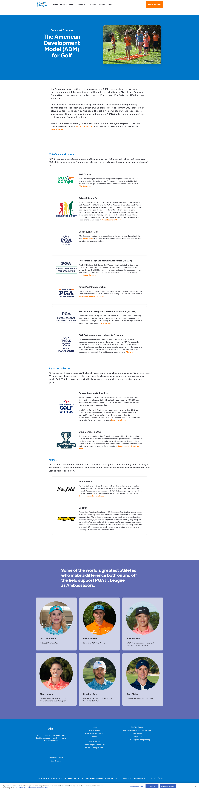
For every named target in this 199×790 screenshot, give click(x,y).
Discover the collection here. (91, 496)
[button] (63, 4)
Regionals (137, 736)
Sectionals (137, 733)
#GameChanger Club (94, 748)
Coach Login (56, 761)
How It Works (94, 730)
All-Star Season (137, 727)
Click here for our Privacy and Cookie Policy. (32, 788)
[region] (99, 786)
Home (55, 4)
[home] (42, 4)
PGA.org (129, 352)
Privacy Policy (56, 778)
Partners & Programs (94, 733)
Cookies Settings (136, 786)
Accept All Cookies (168, 786)
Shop (109, 4)
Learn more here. (118, 420)
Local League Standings (94, 744)
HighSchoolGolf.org (87, 275)
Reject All (152, 786)
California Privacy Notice (73, 778)
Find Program (94, 741)
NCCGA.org (105, 323)
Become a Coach (56, 758)
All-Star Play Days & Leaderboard (137, 730)
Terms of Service (42, 778)
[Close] (195, 786)
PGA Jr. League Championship (137, 739)
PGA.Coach (57, 129)
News (94, 736)
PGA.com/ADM (84, 126)
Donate (102, 4)
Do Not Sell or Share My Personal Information (103, 778)
